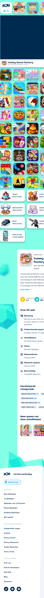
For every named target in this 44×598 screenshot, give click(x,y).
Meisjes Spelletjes (29, 394)
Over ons (7, 563)
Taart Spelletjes (28, 407)
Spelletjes (38, 255)
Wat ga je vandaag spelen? (7, 11)
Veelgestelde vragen (12, 528)
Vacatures (8, 581)
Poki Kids (7, 572)
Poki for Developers (11, 567)
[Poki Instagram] (12, 589)
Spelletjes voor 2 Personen (14, 503)
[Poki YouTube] (19, 589)
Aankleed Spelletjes (12, 513)
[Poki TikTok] (6, 589)
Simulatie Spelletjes (30, 403)
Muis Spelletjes (28, 398)
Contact (7, 533)
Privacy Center (10, 538)
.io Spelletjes (9, 499)
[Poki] (6, 5)
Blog (5, 577)
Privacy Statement (11, 542)
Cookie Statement (11, 547)
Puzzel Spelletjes (10, 508)
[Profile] (4, 11)
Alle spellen (8, 517)
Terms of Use (9, 552)
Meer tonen (24, 289)
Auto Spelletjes (10, 494)
